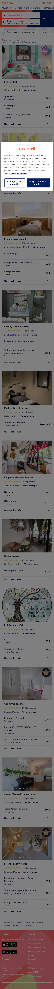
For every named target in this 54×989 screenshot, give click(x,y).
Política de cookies (18, 174)
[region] (27, 166)
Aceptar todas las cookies (38, 182)
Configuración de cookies (14, 182)
